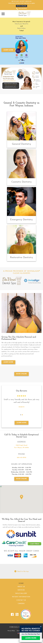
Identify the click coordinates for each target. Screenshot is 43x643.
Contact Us (21, 609)
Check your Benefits (21, 24)
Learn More (8, 365)
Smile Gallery (21, 603)
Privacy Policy (11, 640)
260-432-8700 (23, 8)
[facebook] (12, 624)
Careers (21, 613)
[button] (21, 506)
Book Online (21, 6)
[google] (17, 624)
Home (21, 592)
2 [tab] (22, 63)
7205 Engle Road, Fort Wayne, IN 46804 (21, 3)
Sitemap (19, 640)
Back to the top (23, 581)
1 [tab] (20, 63)
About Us (21, 596)
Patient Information (21, 606)
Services (21, 599)
